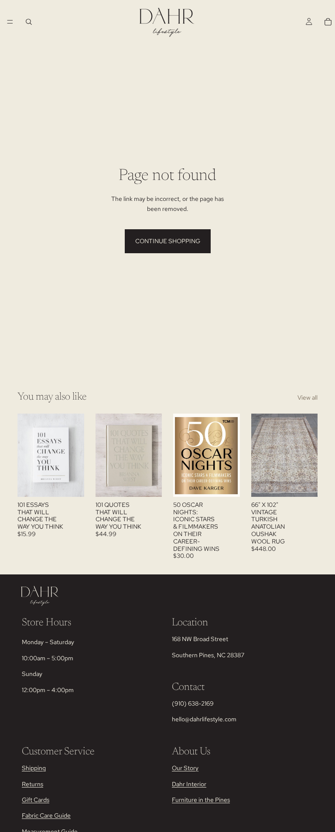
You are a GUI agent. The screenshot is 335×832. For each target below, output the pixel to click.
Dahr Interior (189, 784)
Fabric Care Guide (46, 815)
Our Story (185, 768)
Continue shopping (167, 241)
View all (307, 397)
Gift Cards (35, 799)
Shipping (34, 768)
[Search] (28, 21)
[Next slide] (152, 455)
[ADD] (71, 483)
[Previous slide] (105, 455)
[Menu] (10, 22)
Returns (32, 784)
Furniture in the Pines (201, 799)
